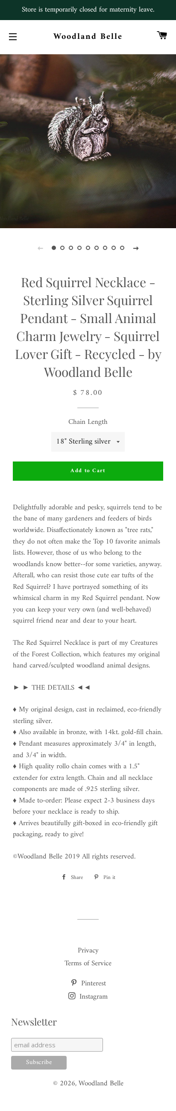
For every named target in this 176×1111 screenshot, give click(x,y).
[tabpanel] (88, 140)
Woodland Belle (88, 37)
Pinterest (92, 983)
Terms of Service (88, 963)
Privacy (88, 950)
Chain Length (88, 422)
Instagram (92, 996)
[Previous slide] (40, 248)
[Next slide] (135, 248)
